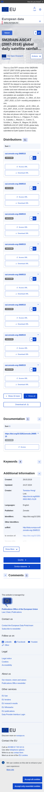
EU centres (23, 755)
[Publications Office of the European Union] (21, 601)
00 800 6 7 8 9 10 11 (16, 747)
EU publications (8, 711)
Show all (31, 396)
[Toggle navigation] (39, 21)
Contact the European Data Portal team (17, 625)
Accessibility (7, 665)
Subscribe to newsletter (11, 629)
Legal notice (7, 658)
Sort (6, 146)
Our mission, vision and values (14, 680)
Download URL (23, 173)
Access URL (23, 167)
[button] (35, 1)
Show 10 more (14, 396)
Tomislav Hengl (29, 490)
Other (7, 645)
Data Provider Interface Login (13, 714)
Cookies (5, 662)
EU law (5, 696)
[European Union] (21, 730)
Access (23, 447)
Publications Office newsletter (13, 683)
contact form (18, 753)
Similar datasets (20, 566)
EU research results (10, 703)
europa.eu (20, 736)
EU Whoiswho (7, 707)
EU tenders (6, 700)
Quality (20, 560)
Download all (20, 404)
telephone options (17, 750)
